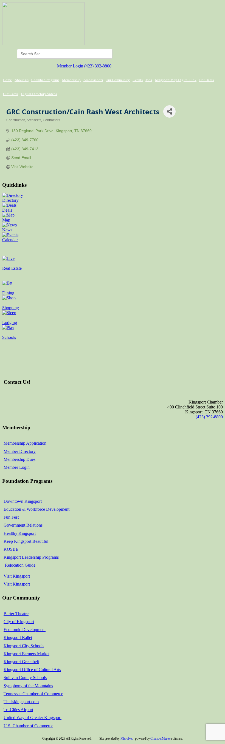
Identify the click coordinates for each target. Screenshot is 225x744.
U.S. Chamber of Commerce (28, 725)
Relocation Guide (20, 565)
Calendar (10, 239)
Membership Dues (19, 459)
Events (138, 80)
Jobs (148, 80)
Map (6, 220)
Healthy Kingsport (20, 533)
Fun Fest (11, 517)
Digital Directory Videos (39, 94)
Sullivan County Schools (25, 677)
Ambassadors (93, 80)
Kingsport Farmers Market (26, 653)
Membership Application (25, 443)
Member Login (70, 66)
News (7, 230)
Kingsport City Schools (24, 645)
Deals (7, 210)
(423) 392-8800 (97, 66)
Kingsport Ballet (18, 637)
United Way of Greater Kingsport (32, 717)
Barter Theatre (16, 613)
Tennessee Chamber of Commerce (33, 693)
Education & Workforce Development (36, 509)
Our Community (118, 80)
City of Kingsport (19, 621)
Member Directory (20, 451)
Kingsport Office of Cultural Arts (32, 669)
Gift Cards (10, 94)
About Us (22, 80)
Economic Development (25, 629)
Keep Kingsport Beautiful (26, 541)
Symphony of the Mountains (28, 685)
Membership (71, 80)
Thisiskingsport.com (21, 701)
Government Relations (23, 525)
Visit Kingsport (17, 576)
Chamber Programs (45, 80)
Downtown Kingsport (23, 501)
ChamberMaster (160, 738)
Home (7, 80)
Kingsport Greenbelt (21, 661)
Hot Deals (206, 80)
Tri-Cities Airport (18, 709)
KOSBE (11, 549)
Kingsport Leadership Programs (31, 557)
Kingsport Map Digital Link (175, 80)
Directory (10, 200)
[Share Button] (169, 111)
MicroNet (126, 738)
